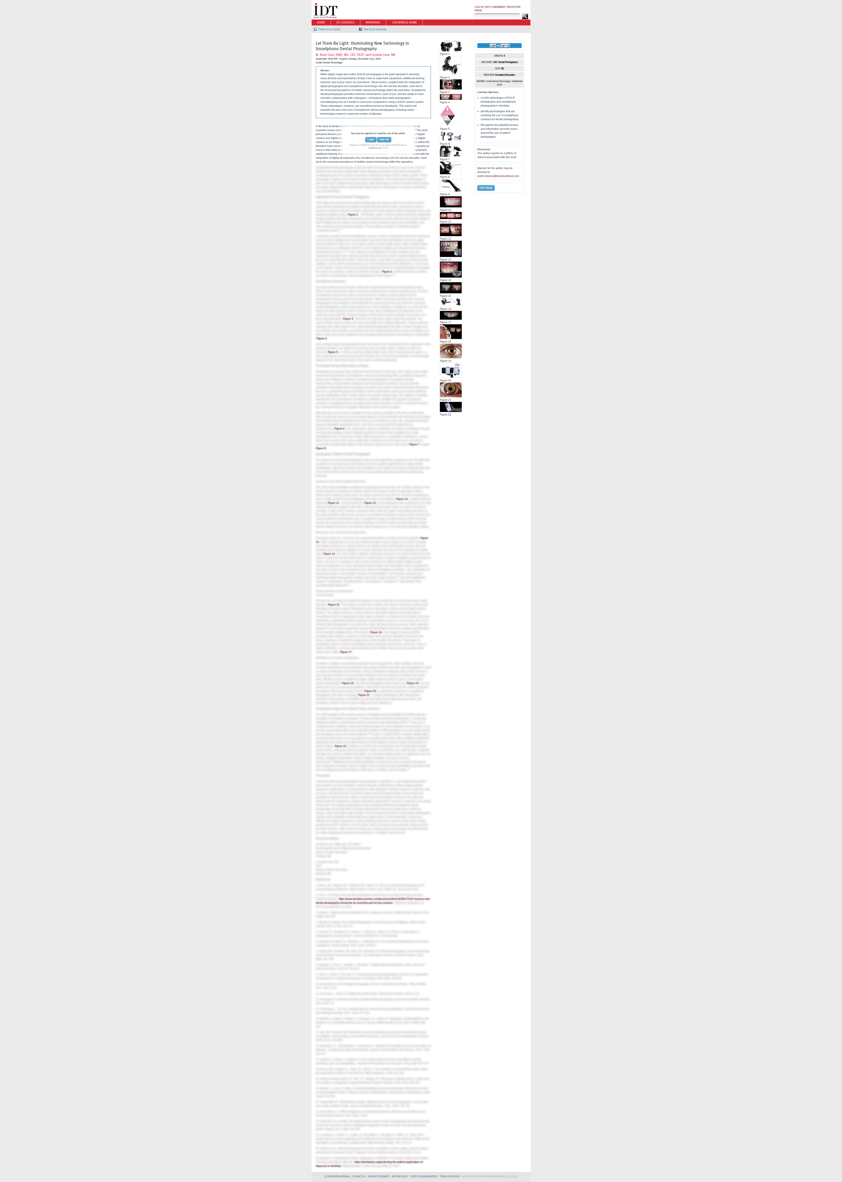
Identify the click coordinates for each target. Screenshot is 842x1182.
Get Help (486, 187)
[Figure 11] (451, 218)
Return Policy (400, 1176)
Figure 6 (339, 428)
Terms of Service (450, 1176)
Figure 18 (347, 683)
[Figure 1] (451, 50)
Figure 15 (333, 604)
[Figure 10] (451, 206)
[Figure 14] (451, 276)
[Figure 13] (451, 256)
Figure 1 (353, 214)
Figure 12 (370, 503)
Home (321, 22)
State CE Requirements (423, 1176)
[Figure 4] (451, 98)
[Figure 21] (451, 396)
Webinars (373, 22)
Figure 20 (370, 691)
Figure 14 (329, 553)
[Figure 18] (451, 338)
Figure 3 (348, 318)
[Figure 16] (451, 305)
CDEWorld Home (404, 22)
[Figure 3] (451, 88)
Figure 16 (376, 632)
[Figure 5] (447, 125)
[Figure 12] (451, 235)
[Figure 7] (451, 155)
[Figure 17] (451, 318)
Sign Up (384, 139)
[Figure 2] (451, 73)
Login (370, 139)
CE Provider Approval (337, 1176)
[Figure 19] (451, 357)
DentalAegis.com (375, 148)
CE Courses (345, 22)
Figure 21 (364, 695)
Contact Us (359, 1176)
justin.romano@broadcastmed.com (498, 176)
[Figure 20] (451, 376)
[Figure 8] (451, 173)
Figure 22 (340, 746)
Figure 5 (333, 352)
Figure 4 (321, 338)
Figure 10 (402, 499)
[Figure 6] (451, 140)
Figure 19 (412, 683)
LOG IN (479, 7)
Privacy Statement (378, 1176)
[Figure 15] (451, 292)
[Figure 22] (451, 411)
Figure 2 (387, 271)
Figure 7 (414, 444)
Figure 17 (345, 652)
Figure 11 (333, 503)
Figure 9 (321, 448)
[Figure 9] (451, 190)
